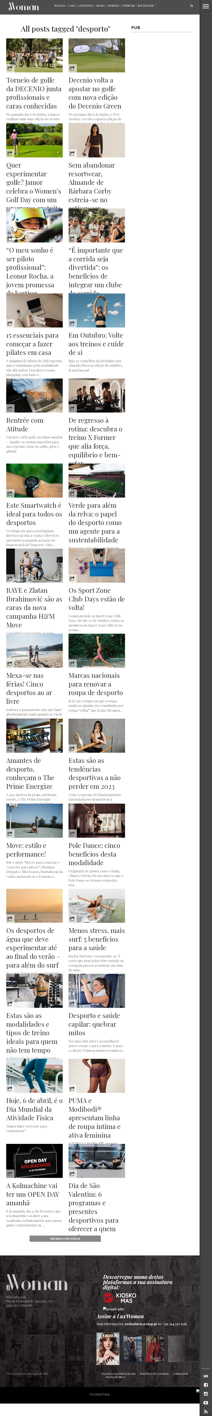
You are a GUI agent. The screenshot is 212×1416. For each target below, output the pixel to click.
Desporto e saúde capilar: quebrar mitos (94, 1024)
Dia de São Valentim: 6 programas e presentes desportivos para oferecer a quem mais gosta (94, 1211)
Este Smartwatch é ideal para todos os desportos (34, 514)
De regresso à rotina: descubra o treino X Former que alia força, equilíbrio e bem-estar (95, 442)
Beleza (59, 5)
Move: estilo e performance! (26, 849)
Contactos (180, 1373)
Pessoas (128, 5)
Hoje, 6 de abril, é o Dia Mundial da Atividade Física (34, 1109)
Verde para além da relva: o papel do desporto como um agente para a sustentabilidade (95, 522)
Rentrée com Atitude (24, 424)
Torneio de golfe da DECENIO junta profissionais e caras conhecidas (33, 92)
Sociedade (146, 5)
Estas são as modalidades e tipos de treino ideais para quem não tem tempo (32, 1032)
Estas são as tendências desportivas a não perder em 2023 (95, 773)
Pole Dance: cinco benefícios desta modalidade (94, 854)
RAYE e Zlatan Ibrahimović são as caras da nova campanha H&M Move (34, 607)
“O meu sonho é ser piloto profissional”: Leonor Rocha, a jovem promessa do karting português (30, 276)
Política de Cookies (154, 1373)
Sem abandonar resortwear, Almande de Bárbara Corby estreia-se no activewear (92, 186)
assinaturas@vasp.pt (141, 1324)
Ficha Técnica (115, 1377)
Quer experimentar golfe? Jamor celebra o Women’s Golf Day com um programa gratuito (33, 186)
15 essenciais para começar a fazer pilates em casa (32, 344)
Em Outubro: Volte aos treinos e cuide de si (96, 344)
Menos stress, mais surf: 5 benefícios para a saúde (97, 939)
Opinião (113, 5)
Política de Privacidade (119, 1373)
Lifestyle (85, 5)
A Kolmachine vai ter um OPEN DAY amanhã (32, 1194)
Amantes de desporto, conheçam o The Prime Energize (30, 773)
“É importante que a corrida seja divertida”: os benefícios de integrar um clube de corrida (96, 271)
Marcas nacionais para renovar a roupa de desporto (96, 684)
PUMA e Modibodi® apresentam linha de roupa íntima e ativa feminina (95, 1117)
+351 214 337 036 (174, 1324)
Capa (71, 5)
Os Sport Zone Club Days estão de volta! (97, 599)
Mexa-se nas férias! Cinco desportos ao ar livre (29, 688)
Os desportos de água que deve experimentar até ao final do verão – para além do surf (33, 947)
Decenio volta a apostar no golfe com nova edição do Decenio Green (95, 92)
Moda (100, 5)
